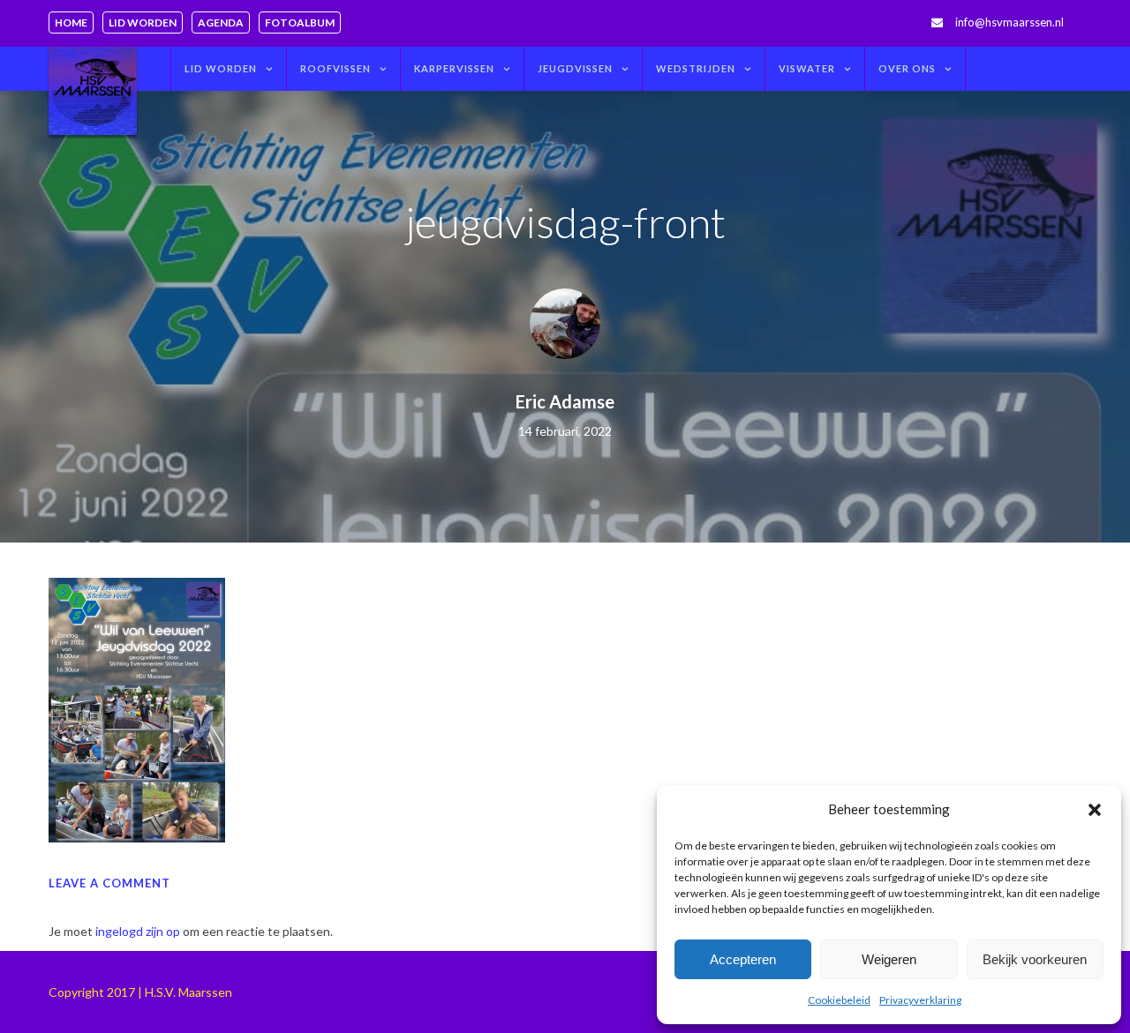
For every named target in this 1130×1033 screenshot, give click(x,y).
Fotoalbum (300, 22)
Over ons (907, 68)
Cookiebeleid (839, 1000)
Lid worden (143, 22)
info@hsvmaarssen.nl (1009, 22)
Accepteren (743, 959)
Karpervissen (454, 68)
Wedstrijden (695, 68)
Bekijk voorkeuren (1035, 959)
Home (71, 22)
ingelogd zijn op (137, 931)
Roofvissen (335, 68)
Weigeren (889, 959)
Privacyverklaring (920, 1000)
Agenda (221, 22)
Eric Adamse (565, 401)
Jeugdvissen (575, 68)
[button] (1095, 810)
